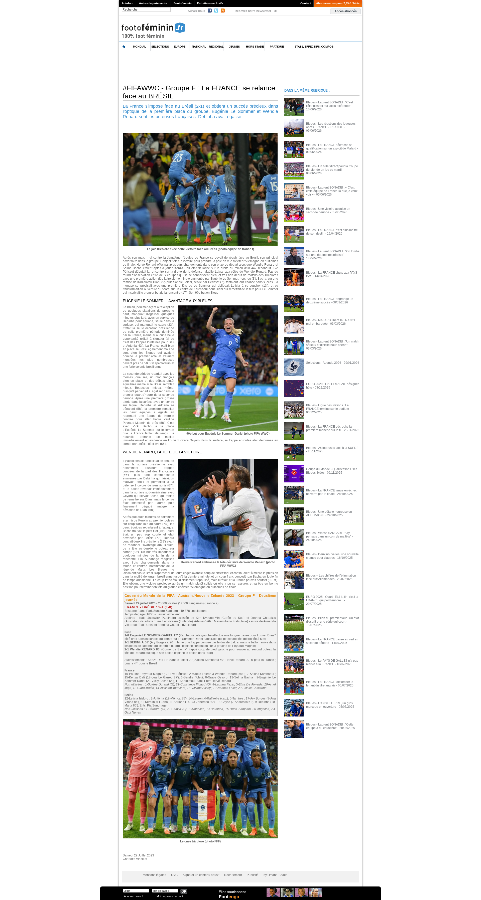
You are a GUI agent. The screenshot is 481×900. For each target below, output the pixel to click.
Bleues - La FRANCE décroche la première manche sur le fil (329, 428)
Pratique (277, 46)
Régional (216, 46)
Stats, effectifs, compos (314, 46)
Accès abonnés (345, 11)
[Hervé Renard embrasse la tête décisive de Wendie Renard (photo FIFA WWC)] (228, 460)
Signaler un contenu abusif (201, 875)
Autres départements (153, 3)
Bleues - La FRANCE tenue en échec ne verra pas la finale (331, 492)
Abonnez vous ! (133, 896)
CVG (174, 875)
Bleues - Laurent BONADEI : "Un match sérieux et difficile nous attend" (332, 343)
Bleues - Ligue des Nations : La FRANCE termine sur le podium (327, 407)
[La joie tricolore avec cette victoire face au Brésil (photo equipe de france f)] (200, 134)
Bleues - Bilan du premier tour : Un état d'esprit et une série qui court (332, 619)
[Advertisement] (210, 67)
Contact (305, 3)
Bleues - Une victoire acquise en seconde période (328, 210)
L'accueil (124, 46)
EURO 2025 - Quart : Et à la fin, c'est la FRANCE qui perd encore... (332, 598)
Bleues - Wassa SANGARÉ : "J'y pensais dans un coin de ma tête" (328, 534)
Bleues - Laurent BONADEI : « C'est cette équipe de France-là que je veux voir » (331, 191)
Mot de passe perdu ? (170, 896)
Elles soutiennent (232, 892)
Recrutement (233, 875)
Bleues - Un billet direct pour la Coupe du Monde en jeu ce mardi (332, 167)
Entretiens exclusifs (210, 3)
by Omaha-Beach (275, 875)
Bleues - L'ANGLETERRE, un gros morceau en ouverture (329, 704)
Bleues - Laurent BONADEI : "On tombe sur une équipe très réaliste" (332, 253)
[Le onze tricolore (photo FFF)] (200, 720)
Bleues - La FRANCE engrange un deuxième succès (329, 300)
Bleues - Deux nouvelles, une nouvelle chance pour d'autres (332, 556)
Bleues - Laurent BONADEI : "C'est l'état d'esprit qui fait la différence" (329, 104)
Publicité (253, 875)
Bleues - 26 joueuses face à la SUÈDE (332, 448)
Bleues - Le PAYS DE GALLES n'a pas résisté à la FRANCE (332, 662)
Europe (179, 46)
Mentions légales (154, 875)
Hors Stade (255, 46)
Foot (229, 896)
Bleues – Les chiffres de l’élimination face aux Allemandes (331, 577)
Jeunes (234, 46)
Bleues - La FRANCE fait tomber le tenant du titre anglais (329, 683)
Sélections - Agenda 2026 (323, 363)
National (199, 46)
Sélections (160, 46)
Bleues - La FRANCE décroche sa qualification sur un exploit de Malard (331, 146)
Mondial (139, 46)
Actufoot (128, 3)
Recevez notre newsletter (253, 11)
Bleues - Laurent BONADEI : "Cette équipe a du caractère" (329, 726)
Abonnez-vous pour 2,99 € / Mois (337, 3)
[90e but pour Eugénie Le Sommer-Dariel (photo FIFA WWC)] (228, 306)
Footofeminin (183, 3)
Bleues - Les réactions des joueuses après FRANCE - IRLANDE (330, 125)
